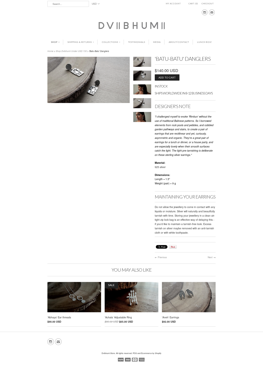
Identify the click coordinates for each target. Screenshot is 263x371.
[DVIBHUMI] (131, 25)
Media (157, 42)
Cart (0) (193, 3)
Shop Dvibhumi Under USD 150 (71, 50)
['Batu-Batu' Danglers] (142, 62)
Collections (111, 42)
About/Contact (179, 42)
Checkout (207, 3)
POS (135, 353)
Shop (55, 42)
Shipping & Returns (80, 42)
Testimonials (136, 42)
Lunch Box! (204, 42)
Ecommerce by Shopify (151, 353)
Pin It (173, 247)
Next (210, 257)
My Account (173, 3)
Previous (162, 257)
